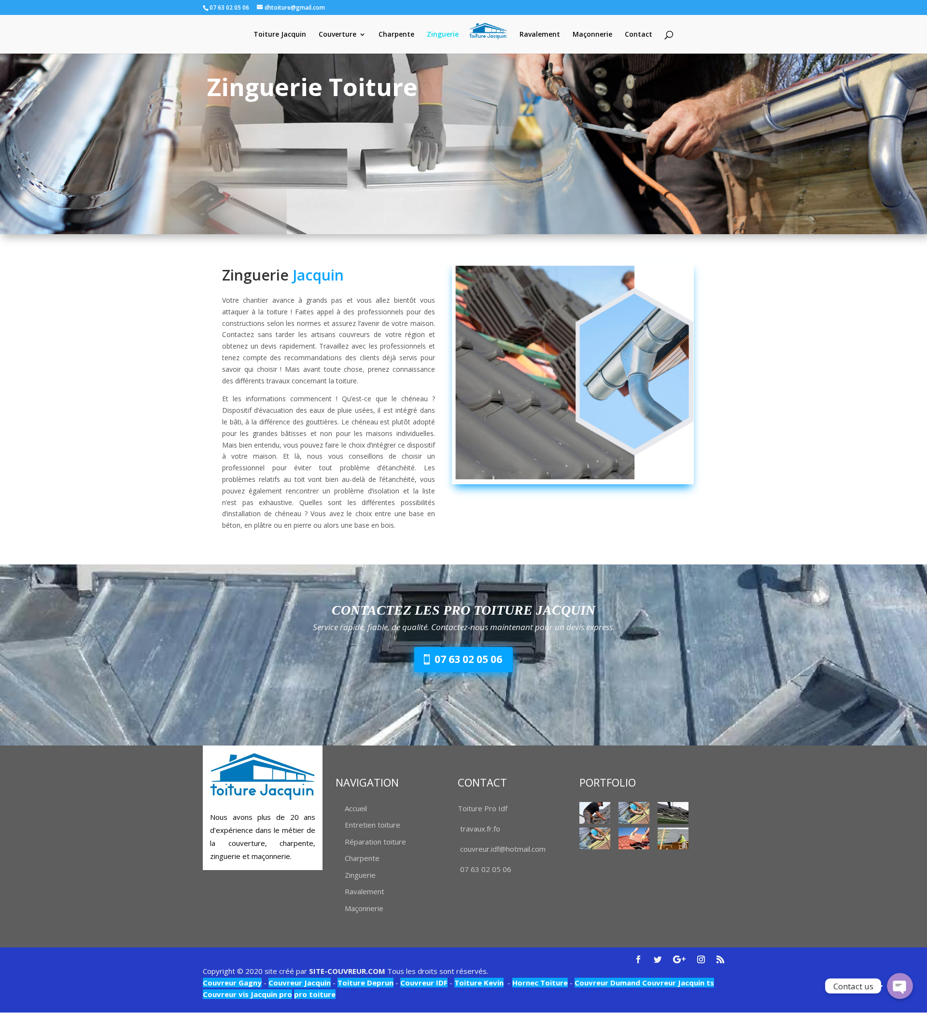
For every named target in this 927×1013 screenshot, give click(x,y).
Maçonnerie (592, 35)
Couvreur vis (226, 994)
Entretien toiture (372, 825)
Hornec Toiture (540, 982)
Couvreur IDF (424, 982)
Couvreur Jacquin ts (677, 982)
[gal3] (673, 838)
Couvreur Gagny (232, 982)
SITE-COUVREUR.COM (347, 971)
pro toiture (315, 994)
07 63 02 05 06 (468, 659)
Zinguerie (443, 35)
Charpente (396, 35)
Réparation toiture (375, 841)
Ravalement (540, 35)
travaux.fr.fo (480, 828)
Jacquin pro (270, 994)
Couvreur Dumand (607, 982)
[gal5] (633, 813)
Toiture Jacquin (279, 35)
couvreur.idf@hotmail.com (503, 849)
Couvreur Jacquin (299, 982)
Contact (638, 35)
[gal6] (673, 813)
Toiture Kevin (479, 982)
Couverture (337, 35)
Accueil (356, 808)
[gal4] (633, 838)
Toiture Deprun (365, 982)
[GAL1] (594, 813)
